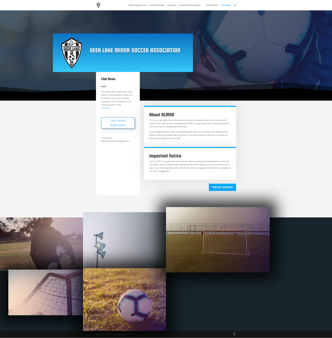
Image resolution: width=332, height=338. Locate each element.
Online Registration (137, 5)
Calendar (172, 5)
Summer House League (189, 5)
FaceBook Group (157, 5)
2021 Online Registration (117, 123)
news (103, 86)
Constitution (212, 5)
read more (105, 108)
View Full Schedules (222, 187)
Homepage (226, 5)
